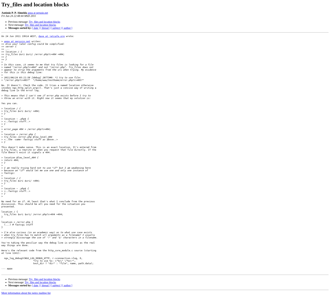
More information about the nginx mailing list (26, 293)
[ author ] (67, 28)
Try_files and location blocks (44, 21)
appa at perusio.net (38, 12)
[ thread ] (45, 28)
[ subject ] (56, 28)
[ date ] (36, 28)
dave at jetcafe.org (51, 36)
